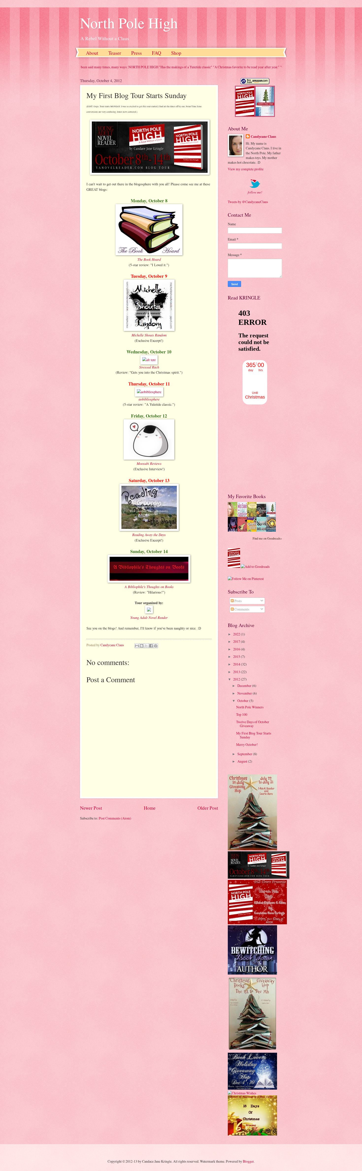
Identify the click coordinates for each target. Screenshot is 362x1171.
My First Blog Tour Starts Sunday (253, 735)
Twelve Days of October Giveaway (252, 723)
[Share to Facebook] (150, 645)
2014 (237, 664)
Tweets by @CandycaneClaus (248, 201)
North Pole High (129, 23)
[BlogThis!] (141, 645)
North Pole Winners (249, 707)
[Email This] (136, 645)
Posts (238, 600)
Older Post (207, 808)
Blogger (248, 1161)
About (92, 53)
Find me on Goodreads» (267, 538)
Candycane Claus (263, 136)
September (245, 754)
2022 (237, 634)
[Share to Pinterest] (155, 645)
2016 (237, 649)
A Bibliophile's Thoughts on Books (149, 586)
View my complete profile (245, 169)
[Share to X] (146, 645)
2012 (237, 679)
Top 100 (241, 714)
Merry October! (247, 744)
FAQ (156, 53)
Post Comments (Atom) (115, 818)
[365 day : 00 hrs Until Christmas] (255, 403)
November (245, 693)
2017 (237, 641)
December (244, 685)
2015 (237, 656)
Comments (241, 609)
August (242, 761)
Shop (176, 53)
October (243, 700)
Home (150, 808)
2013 (237, 671)
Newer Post (91, 808)
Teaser (114, 53)
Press (136, 53)
